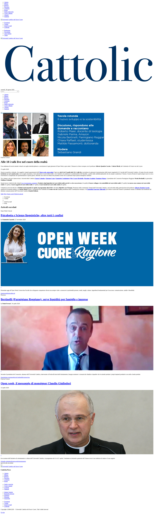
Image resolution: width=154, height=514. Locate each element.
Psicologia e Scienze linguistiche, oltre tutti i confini (32, 215)
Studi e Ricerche (9, 12)
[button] (1, 112)
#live (5, 194)
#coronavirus (26, 377)
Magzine (6, 497)
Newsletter (7, 32)
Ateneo (6, 2)
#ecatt (13, 293)
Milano (6, 4)
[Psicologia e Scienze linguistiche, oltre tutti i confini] (77, 285)
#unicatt (9, 293)
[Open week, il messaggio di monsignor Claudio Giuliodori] (77, 454)
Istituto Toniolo (8, 492)
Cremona (6, 8)
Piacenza (6, 7)
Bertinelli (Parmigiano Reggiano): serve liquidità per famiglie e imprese (44, 299)
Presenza (6, 495)
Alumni (6, 15)
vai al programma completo (29, 183)
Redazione (7, 30)
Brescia (6, 5)
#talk (2, 194)
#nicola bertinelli (17, 377)
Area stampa (7, 33)
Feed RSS (7, 498)
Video (6, 35)
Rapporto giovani (9, 494)
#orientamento (22, 461)
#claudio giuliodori (6, 461)
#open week (10, 194)
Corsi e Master (8, 13)
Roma (6, 10)
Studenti (6, 16)
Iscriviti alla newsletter (7, 463)
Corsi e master (8, 486)
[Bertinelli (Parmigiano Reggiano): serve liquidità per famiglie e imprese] (77, 369)
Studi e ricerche (8, 484)
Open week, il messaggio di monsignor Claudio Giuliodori (36, 383)
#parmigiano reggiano (7, 377)
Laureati (6, 487)
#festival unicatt (18, 194)
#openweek (4, 293)
